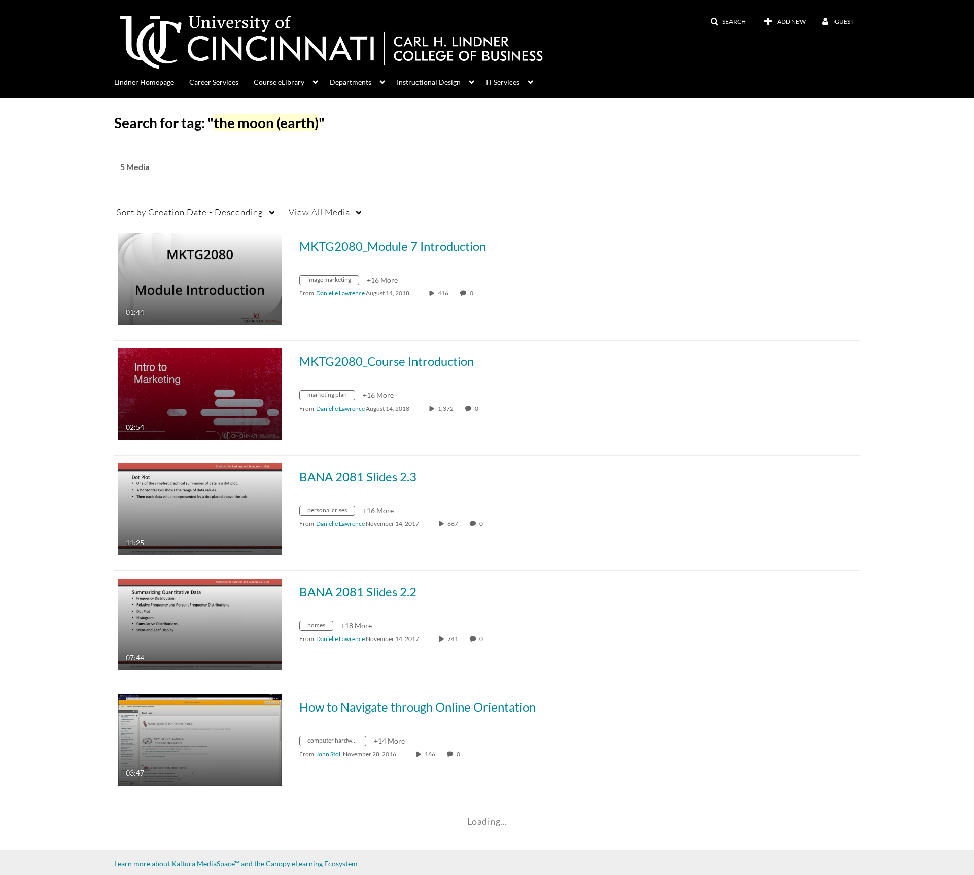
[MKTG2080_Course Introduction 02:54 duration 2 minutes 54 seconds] (200, 393)
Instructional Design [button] (429, 82)
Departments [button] (350, 82)
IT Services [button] (502, 82)
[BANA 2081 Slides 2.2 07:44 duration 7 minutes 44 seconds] (200, 623)
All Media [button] (319, 212)
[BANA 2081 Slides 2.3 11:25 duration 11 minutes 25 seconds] (200, 508)
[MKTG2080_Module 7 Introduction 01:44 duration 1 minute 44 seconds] (200, 278)
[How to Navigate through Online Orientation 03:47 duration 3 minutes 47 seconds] (200, 738)
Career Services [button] (213, 82)
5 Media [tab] (134, 167)
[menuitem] (151, 81)
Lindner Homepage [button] (144, 82)
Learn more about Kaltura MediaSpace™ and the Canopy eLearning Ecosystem (236, 863)
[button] (728, 22)
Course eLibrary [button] (279, 82)
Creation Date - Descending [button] (190, 212)
